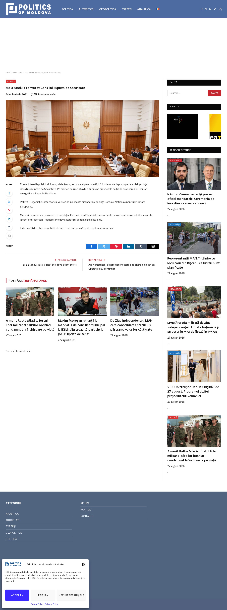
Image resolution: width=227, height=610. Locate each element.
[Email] (9, 235)
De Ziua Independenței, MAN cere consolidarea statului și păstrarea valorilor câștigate (131, 325)
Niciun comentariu (45, 94)
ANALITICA (144, 9)
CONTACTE (86, 515)
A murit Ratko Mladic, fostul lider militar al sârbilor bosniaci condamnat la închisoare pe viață (30, 325)
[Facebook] (9, 193)
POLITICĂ (67, 9)
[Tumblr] (9, 227)
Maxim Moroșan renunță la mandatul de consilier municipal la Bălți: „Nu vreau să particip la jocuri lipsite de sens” (81, 328)
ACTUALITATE (175, 160)
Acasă (8, 72)
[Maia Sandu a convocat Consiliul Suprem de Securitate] (82, 138)
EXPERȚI (127, 9)
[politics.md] (29, 9)
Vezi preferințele (71, 595)
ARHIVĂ (84, 503)
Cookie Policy (37, 604)
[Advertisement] (113, 45)
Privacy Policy (51, 604)
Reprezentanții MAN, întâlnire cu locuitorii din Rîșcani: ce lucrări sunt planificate (193, 263)
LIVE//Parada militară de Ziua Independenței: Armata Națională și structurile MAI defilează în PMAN (193, 327)
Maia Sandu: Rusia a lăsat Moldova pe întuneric (50, 265)
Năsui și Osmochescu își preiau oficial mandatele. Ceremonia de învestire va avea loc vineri (190, 199)
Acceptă (17, 595)
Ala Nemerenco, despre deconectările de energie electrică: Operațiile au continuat (121, 267)
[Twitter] (9, 201)
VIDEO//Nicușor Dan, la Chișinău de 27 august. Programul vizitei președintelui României (193, 392)
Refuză (43, 595)
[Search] (220, 9)
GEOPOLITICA (107, 9)
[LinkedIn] (9, 218)
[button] (84, 564)
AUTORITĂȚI (86, 9)
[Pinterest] (9, 210)
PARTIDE (85, 509)
